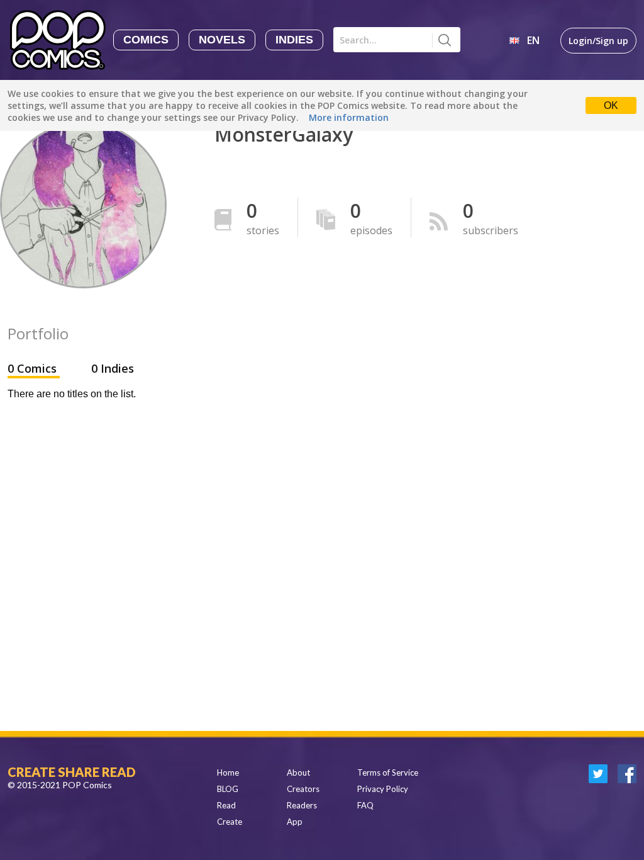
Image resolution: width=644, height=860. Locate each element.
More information (349, 117)
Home (228, 772)
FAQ (365, 805)
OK (611, 105)
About (298, 772)
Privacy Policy (382, 789)
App (295, 822)
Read (226, 805)
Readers (302, 805)
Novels (222, 39)
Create (229, 822)
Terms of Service (387, 772)
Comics (146, 39)
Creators (303, 789)
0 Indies (112, 368)
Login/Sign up (598, 41)
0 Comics (34, 368)
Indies (294, 39)
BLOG (227, 789)
